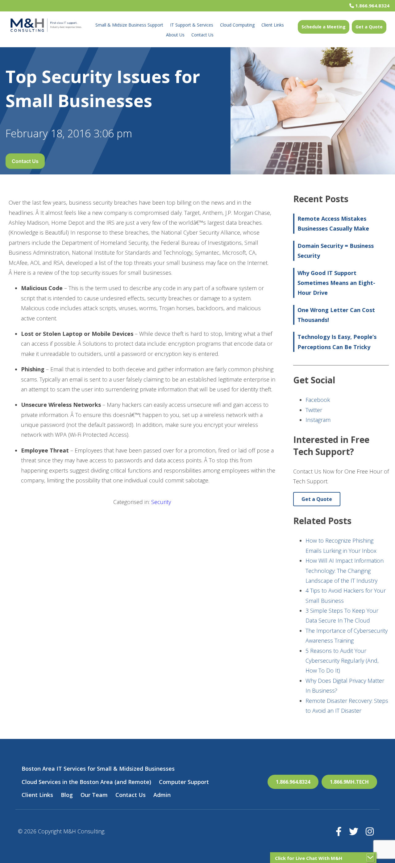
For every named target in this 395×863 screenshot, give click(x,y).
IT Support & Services (191, 25)
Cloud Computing (237, 25)
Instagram (318, 419)
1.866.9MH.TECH (349, 781)
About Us (175, 35)
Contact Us (202, 35)
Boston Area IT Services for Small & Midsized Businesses (98, 768)
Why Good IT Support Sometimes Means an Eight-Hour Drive (336, 283)
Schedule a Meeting (323, 27)
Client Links (272, 25)
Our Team (94, 794)
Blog (67, 794)
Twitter (314, 410)
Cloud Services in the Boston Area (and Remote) (86, 782)
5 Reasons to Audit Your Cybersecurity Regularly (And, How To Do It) (342, 660)
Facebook (318, 399)
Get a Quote (369, 27)
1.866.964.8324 (371, 5)
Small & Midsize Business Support (129, 25)
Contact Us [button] (25, 161)
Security (161, 502)
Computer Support (184, 782)
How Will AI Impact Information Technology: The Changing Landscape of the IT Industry (345, 570)
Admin (162, 794)
